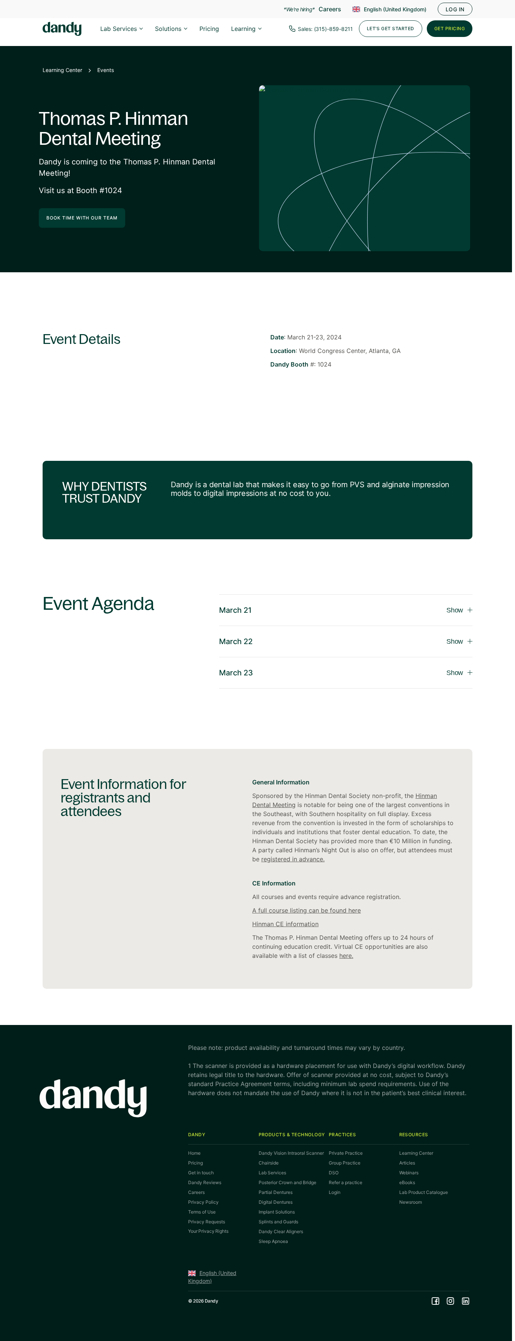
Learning (243, 28)
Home (194, 1153)
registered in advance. (293, 859)
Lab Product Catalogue (423, 1192)
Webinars (408, 1172)
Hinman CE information (285, 924)
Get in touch (201, 1172)
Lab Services (118, 28)
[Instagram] (450, 1301)
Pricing (209, 28)
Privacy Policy (203, 1202)
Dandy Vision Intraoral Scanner (291, 1153)
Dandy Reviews (204, 1182)
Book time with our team (82, 218)
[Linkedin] (465, 1301)
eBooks (407, 1182)
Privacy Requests (206, 1221)
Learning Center (62, 70)
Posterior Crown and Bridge (287, 1182)
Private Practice (346, 1153)
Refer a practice (345, 1182)
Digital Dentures (276, 1202)
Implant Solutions (277, 1212)
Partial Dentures (276, 1192)
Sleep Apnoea (273, 1241)
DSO (334, 1172)
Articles (407, 1163)
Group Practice (344, 1163)
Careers (330, 9)
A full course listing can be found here (306, 910)
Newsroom (410, 1202)
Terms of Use (202, 1212)
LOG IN (455, 9)
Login (334, 1192)
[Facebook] (435, 1301)
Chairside (269, 1163)
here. (346, 955)
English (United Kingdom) (395, 9)
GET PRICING (449, 28)
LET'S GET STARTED (390, 28)
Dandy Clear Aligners (281, 1231)
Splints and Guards (278, 1221)
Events (105, 70)
